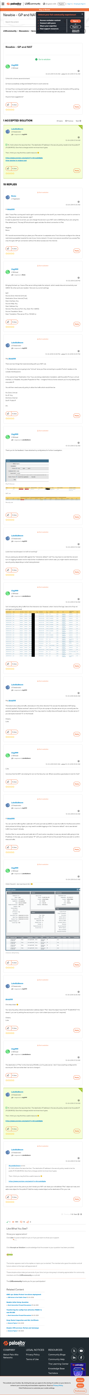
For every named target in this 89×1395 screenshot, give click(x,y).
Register (61, 4)
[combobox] (35, 21)
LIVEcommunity (9, 31)
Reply (77, 107)
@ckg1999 (11, 209)
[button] (80, 1380)
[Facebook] (81, 1357)
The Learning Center (58, 1364)
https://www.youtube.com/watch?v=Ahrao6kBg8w (24, 158)
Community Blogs (56, 1354)
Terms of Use (32, 1359)
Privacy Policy (58, 1385)
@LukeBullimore (15, 1166)
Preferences (80, 1391)
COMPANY (9, 1349)
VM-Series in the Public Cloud (17, 1297)
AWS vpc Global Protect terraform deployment (24, 1294)
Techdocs (53, 1373)
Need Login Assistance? (75, 30)
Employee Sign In (80, 4)
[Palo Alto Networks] (14, 1343)
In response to (20, 134)
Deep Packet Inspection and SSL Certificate (23, 1320)
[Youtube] (81, 1351)
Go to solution (44, 59)
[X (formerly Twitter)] (74, 1351)
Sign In (69, 4)
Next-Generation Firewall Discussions (19, 1305)
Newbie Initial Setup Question (17, 1302)
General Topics (12, 1323)
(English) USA (51, 4)
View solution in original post (16, 160)
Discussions (24, 31)
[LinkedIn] (74, 1357)
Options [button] (78, 71)
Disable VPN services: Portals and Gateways (23, 1328)
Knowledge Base (56, 1368)
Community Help (56, 1359)
